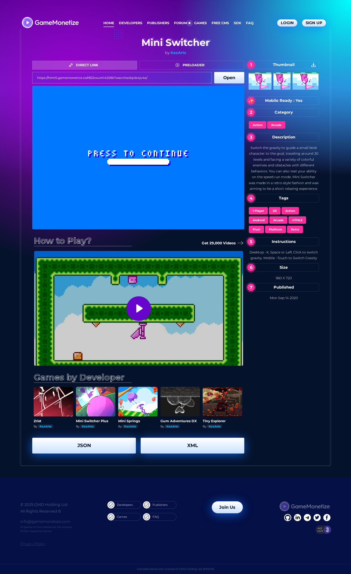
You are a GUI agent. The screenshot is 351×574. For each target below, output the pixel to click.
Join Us (227, 507)
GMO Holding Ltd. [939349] (196, 569)
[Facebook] (287, 517)
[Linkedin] (307, 517)
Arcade (276, 125)
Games (200, 23)
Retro (295, 229)
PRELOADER (193, 65)
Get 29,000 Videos (219, 243)
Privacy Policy (32, 543)
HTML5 (297, 220)
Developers (130, 23)
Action (257, 125)
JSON (84, 445)
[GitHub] (326, 517)
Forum (180, 23)
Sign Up (314, 23)
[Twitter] (317, 517)
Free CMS (220, 23)
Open (229, 77)
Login (287, 23)
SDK (237, 23)
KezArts (178, 52)
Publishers (158, 23)
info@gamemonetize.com (45, 521)
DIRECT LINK (86, 65)
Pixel (256, 229)
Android (259, 220)
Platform (275, 229)
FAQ (250, 23)
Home (108, 23)
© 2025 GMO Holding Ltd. (44, 504)
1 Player (258, 211)
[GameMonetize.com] (50, 23)
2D (275, 211)
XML (192, 445)
